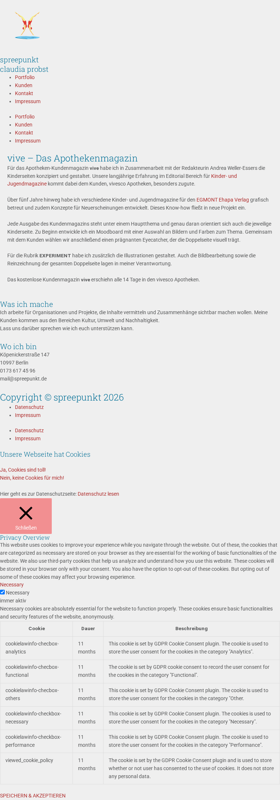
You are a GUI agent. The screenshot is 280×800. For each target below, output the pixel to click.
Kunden (23, 85)
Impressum (27, 101)
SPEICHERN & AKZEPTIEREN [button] (33, 796)
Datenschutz (29, 407)
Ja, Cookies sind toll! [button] (23, 470)
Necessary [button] (12, 585)
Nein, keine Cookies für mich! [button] (32, 478)
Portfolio (25, 77)
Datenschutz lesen (98, 494)
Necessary (18, 593)
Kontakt (24, 93)
